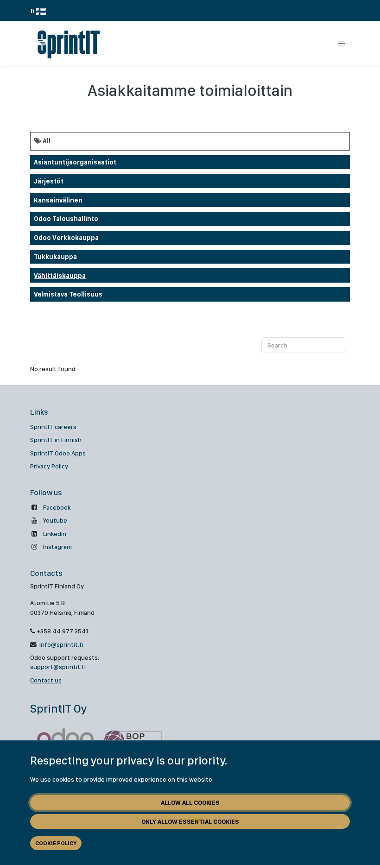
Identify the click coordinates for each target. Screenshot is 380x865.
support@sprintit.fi (58, 666)
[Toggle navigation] (341, 43)
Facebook (56, 507)
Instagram (57, 546)
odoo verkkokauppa (66, 237)
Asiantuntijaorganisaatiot (75, 162)
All (46, 141)
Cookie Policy (55, 843)
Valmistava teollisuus (68, 294)
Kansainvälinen (58, 200)
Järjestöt (48, 181)
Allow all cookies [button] (190, 802)
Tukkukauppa (55, 256)
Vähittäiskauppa (60, 275)
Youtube (55, 520)
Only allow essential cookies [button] (190, 821)
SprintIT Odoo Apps (58, 453)
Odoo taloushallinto (66, 218)
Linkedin (54, 533)
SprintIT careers (53, 426)
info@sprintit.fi (60, 644)
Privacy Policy (49, 466)
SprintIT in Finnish (56, 439)
